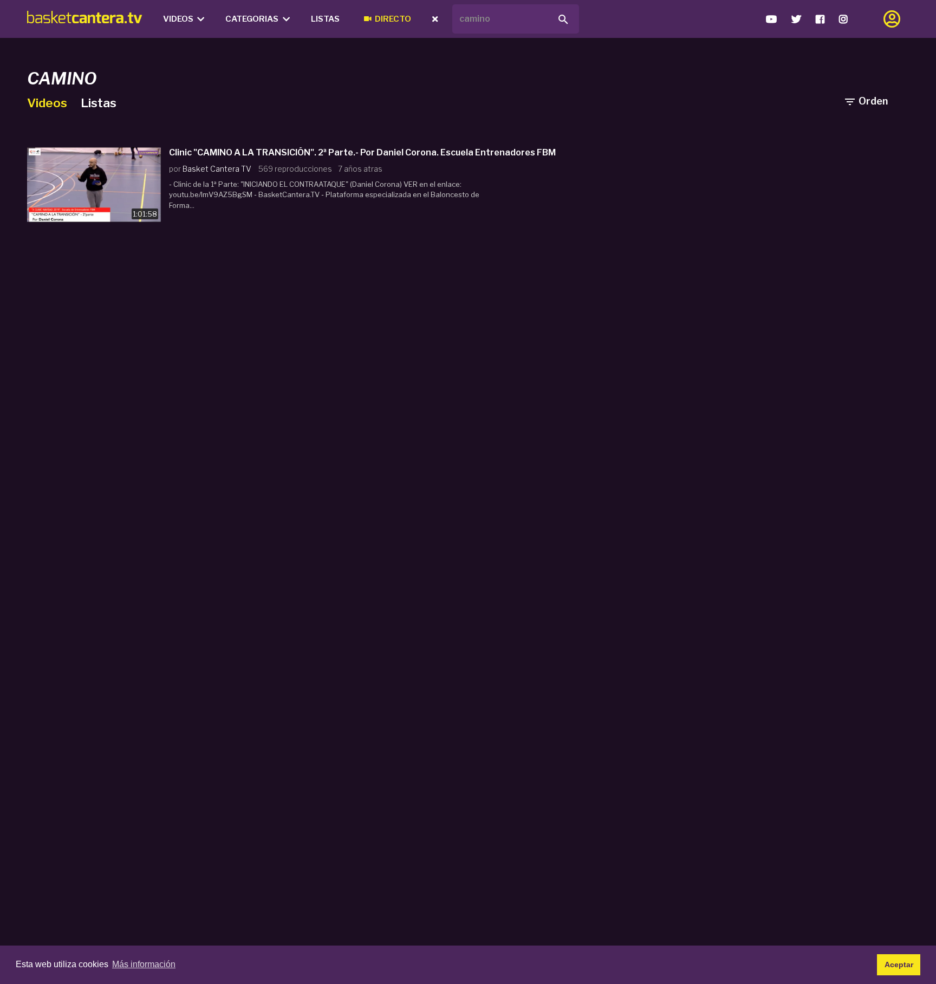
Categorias (251, 19)
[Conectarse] (892, 19)
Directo (393, 19)
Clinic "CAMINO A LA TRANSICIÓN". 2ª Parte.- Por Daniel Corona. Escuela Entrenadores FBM (362, 152)
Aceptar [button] (899, 964)
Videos (178, 19)
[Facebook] (819, 19)
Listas (325, 19)
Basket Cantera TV (217, 168)
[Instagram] (843, 19)
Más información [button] (144, 964)
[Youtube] (771, 19)
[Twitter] (796, 19)
